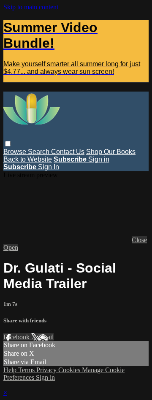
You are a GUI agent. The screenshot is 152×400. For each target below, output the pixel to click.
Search (39, 151)
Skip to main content (30, 7)
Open (10, 247)
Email (46, 337)
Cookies (70, 369)
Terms (27, 369)
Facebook (17, 337)
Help (10, 369)
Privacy (47, 369)
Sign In (48, 166)
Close (139, 239)
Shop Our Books (111, 151)
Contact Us (67, 151)
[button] (8, 143)
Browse (15, 151)
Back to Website (27, 159)
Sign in (98, 159)
